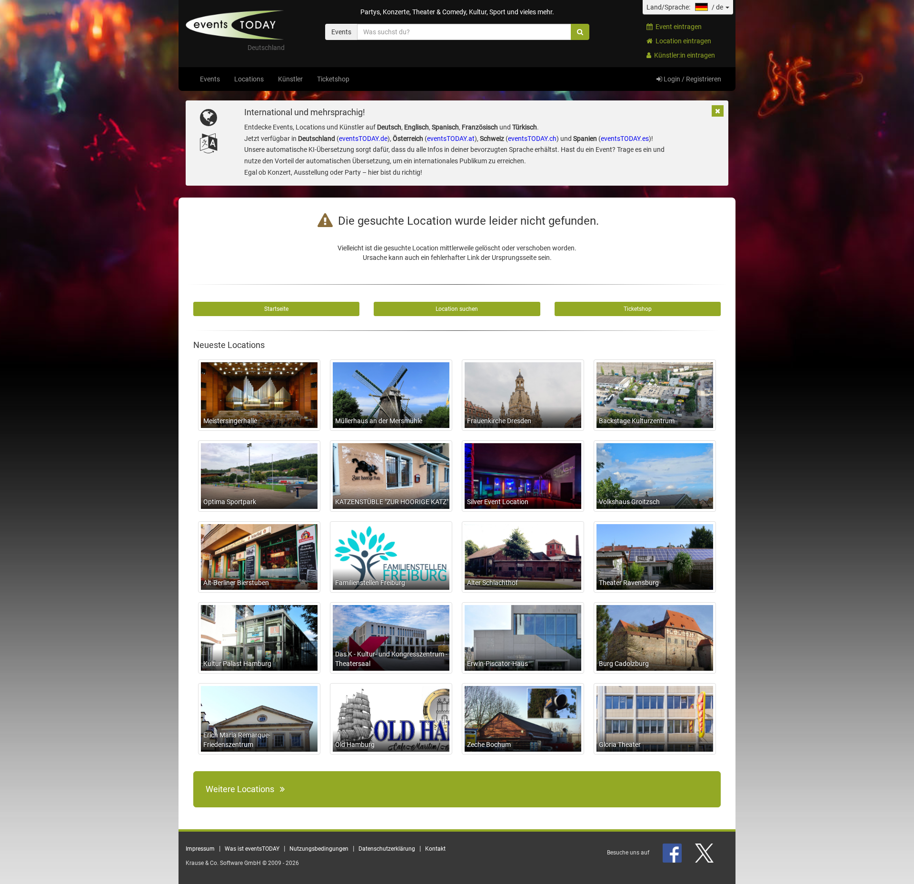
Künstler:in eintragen (683, 55)
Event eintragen (677, 26)
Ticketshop (333, 79)
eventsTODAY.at (451, 138)
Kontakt (435, 848)
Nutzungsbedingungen (318, 848)
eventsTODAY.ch (532, 138)
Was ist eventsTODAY (252, 848)
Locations (249, 79)
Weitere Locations (243, 789)
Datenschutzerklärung (386, 848)
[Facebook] (673, 852)
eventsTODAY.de (363, 138)
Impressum (200, 848)
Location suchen (457, 309)
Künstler (290, 79)
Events (210, 79)
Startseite (276, 309)
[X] (705, 852)
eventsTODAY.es (625, 138)
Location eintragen (682, 41)
